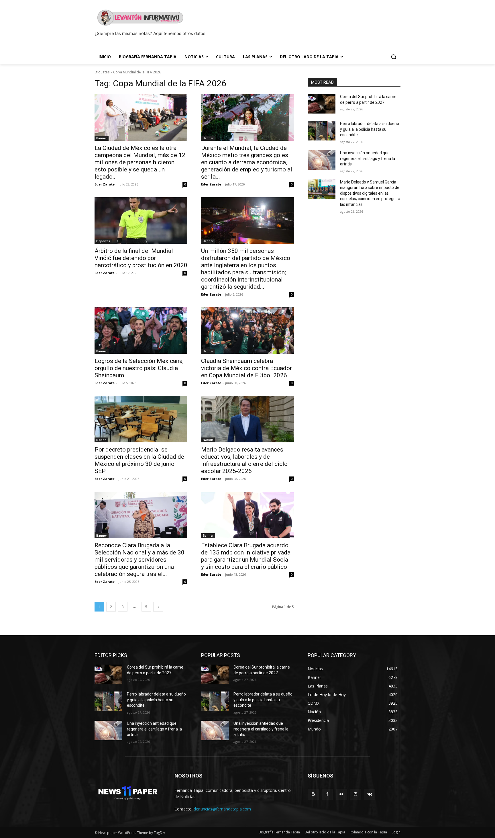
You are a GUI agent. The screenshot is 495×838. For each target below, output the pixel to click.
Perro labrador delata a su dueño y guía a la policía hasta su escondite (369, 129)
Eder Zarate (105, 184)
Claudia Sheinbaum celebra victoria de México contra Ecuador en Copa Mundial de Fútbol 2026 (246, 368)
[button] (393, 57)
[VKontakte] (369, 794)
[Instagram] (355, 794)
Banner (101, 138)
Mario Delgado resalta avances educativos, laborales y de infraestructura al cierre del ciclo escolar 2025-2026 (244, 460)
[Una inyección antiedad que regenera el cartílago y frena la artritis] (321, 160)
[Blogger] (313, 794)
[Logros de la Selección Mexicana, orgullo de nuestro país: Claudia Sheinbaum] (141, 330)
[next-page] (158, 607)
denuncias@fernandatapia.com (222, 809)
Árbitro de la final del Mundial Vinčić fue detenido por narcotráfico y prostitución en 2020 (141, 258)
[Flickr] (341, 794)
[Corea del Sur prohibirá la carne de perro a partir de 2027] (321, 104)
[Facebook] (327, 794)
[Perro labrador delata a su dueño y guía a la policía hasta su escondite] (321, 130)
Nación (101, 440)
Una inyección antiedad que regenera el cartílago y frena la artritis (367, 158)
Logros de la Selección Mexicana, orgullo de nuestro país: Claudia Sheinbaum (139, 368)
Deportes (103, 241)
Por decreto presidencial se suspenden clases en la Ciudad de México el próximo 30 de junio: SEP (139, 460)
